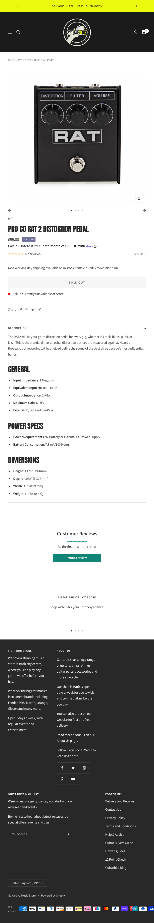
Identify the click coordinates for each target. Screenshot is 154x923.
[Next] (144, 210)
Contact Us (113, 809)
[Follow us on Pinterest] (62, 779)
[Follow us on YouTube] (73, 779)
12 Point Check (115, 859)
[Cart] (144, 32)
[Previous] (9, 210)
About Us (63, 740)
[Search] (18, 32)
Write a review (77, 558)
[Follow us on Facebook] (62, 768)
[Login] (135, 32)
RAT (10, 218)
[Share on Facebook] (21, 309)
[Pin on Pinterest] (26, 309)
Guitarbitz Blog (115, 867)
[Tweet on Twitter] (32, 309)
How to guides (115, 851)
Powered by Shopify (53, 895)
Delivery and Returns (119, 801)
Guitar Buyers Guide (119, 843)
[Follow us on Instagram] (84, 768)
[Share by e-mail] (39, 309)
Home (11, 60)
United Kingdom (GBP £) (26, 883)
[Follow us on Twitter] (73, 768)
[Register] (67, 834)
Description (17, 328)
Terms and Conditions (120, 826)
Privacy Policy (115, 818)
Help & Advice (114, 834)
